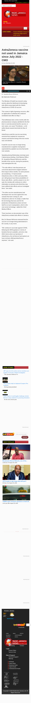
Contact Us (26, 2)
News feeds (12, 661)
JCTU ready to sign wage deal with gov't (14, 479)
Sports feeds (12, 665)
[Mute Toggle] (30, 89)
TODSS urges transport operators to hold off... (16, 499)
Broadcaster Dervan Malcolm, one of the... (15, 459)
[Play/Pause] (3, 89)
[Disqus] (15, 292)
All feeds (11, 660)
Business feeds (13, 663)
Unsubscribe (21, 625)
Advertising (18, 2)
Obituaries (8, 23)
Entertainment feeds (14, 667)
